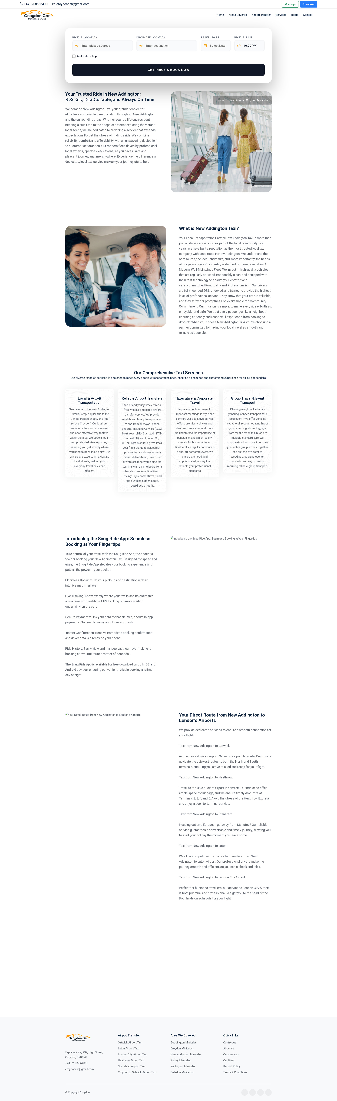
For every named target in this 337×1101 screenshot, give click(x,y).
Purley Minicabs (180, 1060)
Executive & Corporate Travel (195, 400)
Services (281, 14)
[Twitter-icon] (252, 1092)
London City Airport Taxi (132, 1054)
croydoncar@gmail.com (73, 4)
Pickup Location (85, 37)
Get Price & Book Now (169, 70)
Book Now (309, 4)
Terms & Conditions (235, 1072)
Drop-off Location (151, 37)
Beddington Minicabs (184, 1042)
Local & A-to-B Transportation (89, 400)
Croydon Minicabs (182, 1048)
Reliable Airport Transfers (142, 398)
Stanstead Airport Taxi (131, 1066)
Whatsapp (290, 4)
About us (228, 1048)
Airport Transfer (261, 14)
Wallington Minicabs (183, 1066)
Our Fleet (228, 1060)
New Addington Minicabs (186, 1054)
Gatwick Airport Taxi (130, 1042)
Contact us (229, 1042)
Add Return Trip (87, 56)
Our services (231, 1054)
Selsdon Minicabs (182, 1072)
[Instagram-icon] (260, 1092)
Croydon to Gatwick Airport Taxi (137, 1072)
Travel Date (210, 37)
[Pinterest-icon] (268, 1092)
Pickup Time (243, 37)
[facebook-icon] (244, 1092)
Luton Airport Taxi (128, 1048)
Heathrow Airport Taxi (131, 1060)
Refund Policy (231, 1066)
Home (220, 14)
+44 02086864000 (36, 4)
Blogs (294, 14)
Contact (307, 14)
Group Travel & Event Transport (247, 400)
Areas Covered (238, 14)
